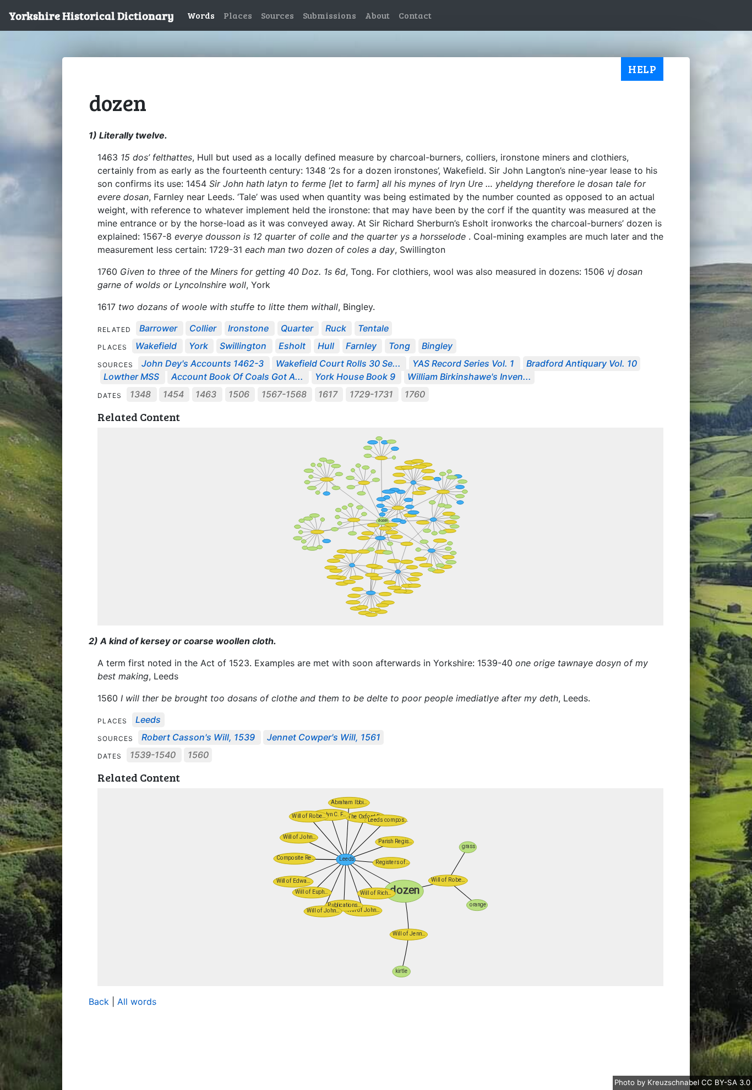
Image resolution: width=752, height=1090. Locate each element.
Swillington (243, 346)
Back (99, 1001)
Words (201, 15)
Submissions (329, 15)
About (377, 15)
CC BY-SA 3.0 (725, 1082)
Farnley (361, 346)
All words (136, 1001)
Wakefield (156, 346)
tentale (373, 328)
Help (642, 69)
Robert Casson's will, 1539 (198, 737)
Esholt (292, 346)
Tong (399, 346)
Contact (415, 15)
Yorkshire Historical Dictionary (91, 15)
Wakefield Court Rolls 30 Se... (338, 363)
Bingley (437, 346)
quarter (297, 328)
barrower (158, 328)
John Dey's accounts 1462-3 (202, 363)
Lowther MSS (131, 377)
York (198, 346)
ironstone (248, 328)
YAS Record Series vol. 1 (463, 363)
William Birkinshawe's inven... (469, 377)
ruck (335, 328)
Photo (625, 1082)
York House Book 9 (355, 377)
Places (238, 15)
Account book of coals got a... (237, 377)
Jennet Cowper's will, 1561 (323, 737)
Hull (326, 346)
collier (202, 328)
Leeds (148, 720)
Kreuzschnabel (674, 1082)
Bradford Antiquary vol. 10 (581, 363)
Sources (277, 15)
